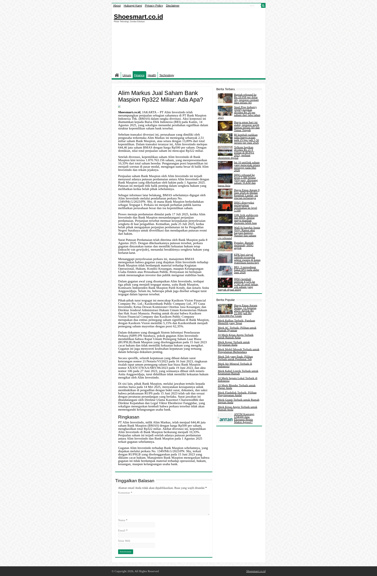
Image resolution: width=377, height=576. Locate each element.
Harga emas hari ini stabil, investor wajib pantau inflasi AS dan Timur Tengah (247, 126)
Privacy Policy (154, 5)
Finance (139, 75)
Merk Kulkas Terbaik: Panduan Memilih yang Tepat (236, 322)
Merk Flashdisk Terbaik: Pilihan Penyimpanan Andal (237, 394)
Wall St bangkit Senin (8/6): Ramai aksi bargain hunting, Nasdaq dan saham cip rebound (239, 233)
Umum (127, 75)
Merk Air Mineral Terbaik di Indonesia (235, 365)
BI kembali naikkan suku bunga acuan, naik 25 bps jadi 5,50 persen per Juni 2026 (246, 138)
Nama (122, 520)
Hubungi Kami (133, 5)
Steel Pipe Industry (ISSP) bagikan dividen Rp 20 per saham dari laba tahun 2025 (239, 112)
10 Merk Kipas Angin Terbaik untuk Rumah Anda (235, 336)
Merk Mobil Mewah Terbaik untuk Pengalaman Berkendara (238, 351)
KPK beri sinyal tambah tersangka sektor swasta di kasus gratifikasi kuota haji (247, 258)
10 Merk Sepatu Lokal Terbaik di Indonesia (237, 379)
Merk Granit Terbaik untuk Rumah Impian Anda (238, 401)
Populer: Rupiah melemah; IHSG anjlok (243, 245)
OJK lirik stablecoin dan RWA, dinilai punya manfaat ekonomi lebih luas (246, 219)
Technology (166, 75)
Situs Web (124, 540)
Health (152, 75)
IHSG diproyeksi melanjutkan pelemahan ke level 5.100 (245, 206)
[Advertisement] (188, 46)
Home (117, 75)
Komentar (125, 492)
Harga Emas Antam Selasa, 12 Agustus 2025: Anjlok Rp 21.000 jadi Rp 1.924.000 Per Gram (237, 310)
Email (123, 530)
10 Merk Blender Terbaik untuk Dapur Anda (237, 387)
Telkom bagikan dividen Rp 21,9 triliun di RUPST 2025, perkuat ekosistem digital (236, 152)
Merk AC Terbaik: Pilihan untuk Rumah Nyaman (237, 329)
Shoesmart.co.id (138, 16)
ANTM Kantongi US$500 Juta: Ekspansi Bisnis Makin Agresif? (244, 418)
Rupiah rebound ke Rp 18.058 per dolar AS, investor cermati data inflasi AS (246, 98)
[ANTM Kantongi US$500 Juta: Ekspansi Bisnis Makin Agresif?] (225, 418)
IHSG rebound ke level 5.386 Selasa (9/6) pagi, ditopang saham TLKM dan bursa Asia (238, 180)
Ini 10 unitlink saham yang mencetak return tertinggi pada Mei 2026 (247, 166)
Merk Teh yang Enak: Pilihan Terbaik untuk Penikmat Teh (235, 358)
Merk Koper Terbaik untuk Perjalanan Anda (234, 343)
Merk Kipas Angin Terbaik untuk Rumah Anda (237, 408)
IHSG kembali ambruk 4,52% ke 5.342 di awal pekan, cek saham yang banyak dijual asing (238, 284)
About (117, 5)
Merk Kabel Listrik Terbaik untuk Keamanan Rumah (238, 372)
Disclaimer (173, 5)
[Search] (263, 5)
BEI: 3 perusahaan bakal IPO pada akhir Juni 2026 (246, 269)
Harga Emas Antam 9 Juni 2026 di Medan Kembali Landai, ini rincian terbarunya (246, 194)
